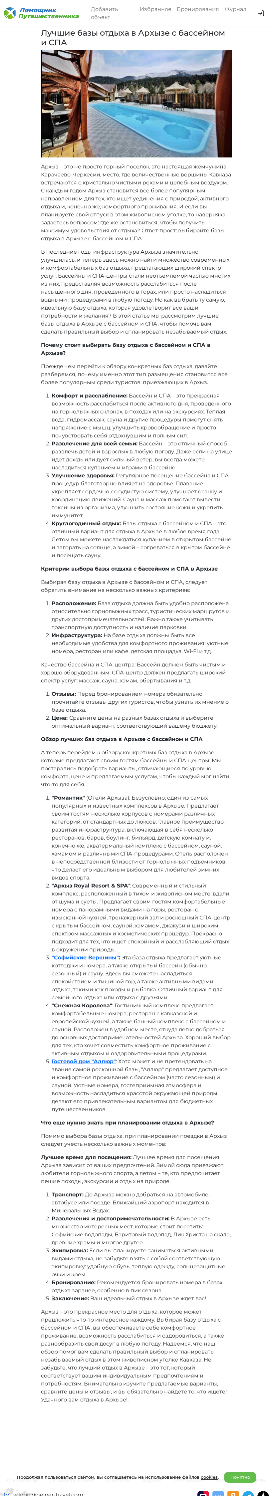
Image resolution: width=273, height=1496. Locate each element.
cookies (209, 1477)
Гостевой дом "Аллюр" (84, 1061)
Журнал (235, 9)
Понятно (240, 1477)
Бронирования (198, 9)
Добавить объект (104, 13)
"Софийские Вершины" (85, 957)
